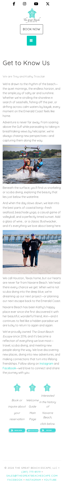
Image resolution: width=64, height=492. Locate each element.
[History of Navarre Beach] (47, 430)
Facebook (9, 368)
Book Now (31, 29)
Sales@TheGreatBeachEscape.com (32, 475)
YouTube (50, 479)
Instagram (46, 363)
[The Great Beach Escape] (32, 16)
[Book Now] (16, 430)
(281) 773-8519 (31, 471)
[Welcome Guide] (32, 430)
